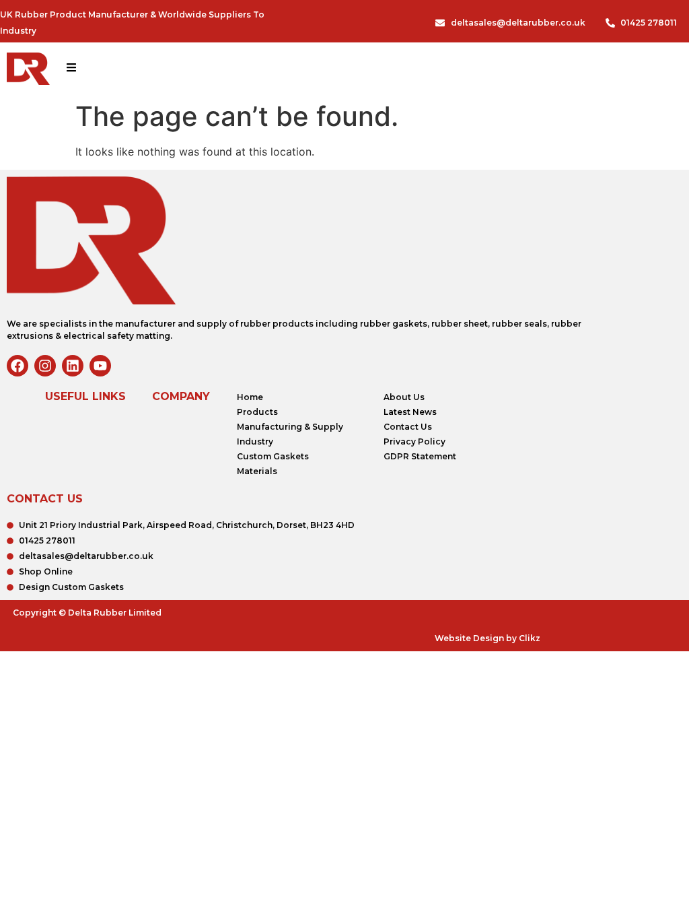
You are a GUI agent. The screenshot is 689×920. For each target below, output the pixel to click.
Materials (257, 471)
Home (250, 397)
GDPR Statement (420, 456)
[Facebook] (17, 365)
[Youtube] (100, 365)
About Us (404, 397)
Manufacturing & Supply (290, 427)
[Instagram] (45, 365)
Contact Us (408, 427)
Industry (255, 441)
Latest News (410, 412)
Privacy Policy (414, 441)
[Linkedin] (72, 365)
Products (257, 412)
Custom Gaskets (273, 456)
